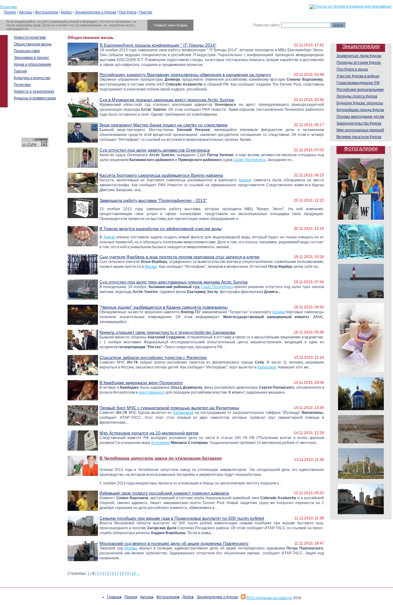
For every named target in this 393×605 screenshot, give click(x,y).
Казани (245, 180)
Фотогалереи (46, 12)
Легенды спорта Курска (357, 96)
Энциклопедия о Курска (95, 12)
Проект (10, 12)
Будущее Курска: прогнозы (360, 103)
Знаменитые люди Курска (359, 56)
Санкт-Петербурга (249, 160)
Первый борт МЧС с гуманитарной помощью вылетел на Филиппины (169, 407)
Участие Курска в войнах (358, 76)
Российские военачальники (360, 89)
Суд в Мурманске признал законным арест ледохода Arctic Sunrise (166, 99)
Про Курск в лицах (352, 69)
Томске (109, 237)
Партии (145, 12)
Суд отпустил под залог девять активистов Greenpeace (154, 150)
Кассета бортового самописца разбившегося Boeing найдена (161, 175)
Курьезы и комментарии (35, 98)
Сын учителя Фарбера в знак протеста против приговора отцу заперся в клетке (179, 256)
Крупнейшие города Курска (360, 110)
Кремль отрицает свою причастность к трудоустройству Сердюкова (167, 332)
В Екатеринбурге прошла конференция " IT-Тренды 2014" (158, 45)
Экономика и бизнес (31, 58)
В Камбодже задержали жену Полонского (141, 382)
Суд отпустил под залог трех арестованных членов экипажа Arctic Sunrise (173, 281)
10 (134, 573)
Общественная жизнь (33, 44)
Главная (114, 597)
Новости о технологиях (34, 91)
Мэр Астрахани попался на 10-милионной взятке (149, 432)
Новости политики (30, 37)
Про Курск (127, 12)
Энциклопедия (361, 46)
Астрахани (160, 443)
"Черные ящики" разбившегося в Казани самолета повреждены (163, 307)
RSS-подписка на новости (269, 598)
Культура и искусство (32, 78)
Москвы (131, 548)
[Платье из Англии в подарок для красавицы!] (350, 6)
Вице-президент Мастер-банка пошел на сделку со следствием (163, 124)
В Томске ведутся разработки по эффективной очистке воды (160, 228)
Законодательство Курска (359, 123)
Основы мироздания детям (360, 116)
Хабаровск (266, 367)
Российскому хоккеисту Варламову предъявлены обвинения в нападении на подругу (185, 74)
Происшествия (27, 51)
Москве (151, 266)
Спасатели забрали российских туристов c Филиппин (153, 357)
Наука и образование (32, 64)
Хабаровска (183, 412)
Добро (66, 12)
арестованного (152, 392)
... (138, 573)
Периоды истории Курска (359, 62)
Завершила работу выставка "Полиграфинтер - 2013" (153, 200)
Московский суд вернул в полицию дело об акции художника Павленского (173, 543)
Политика (8, 7)
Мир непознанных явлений (360, 130)
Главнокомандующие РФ (358, 83)
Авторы (25, 12)
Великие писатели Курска (359, 137)
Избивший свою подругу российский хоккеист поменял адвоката (164, 493)
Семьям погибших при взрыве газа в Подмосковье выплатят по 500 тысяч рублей (181, 518)
